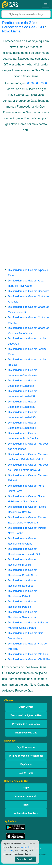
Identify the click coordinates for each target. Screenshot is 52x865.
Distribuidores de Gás (19, 22)
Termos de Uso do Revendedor (26, 755)
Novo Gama (11, 30)
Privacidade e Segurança (26, 724)
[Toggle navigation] (46, 5)
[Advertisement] (26, 167)
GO (41, 26)
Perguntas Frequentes (26, 796)
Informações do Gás (26, 732)
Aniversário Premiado (26, 813)
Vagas (26, 787)
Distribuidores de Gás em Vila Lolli (28, 654)
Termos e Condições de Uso (26, 715)
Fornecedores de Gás (18, 26)
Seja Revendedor (26, 747)
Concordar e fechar (25, 859)
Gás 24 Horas (26, 773)
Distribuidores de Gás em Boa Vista (28, 291)
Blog (26, 804)
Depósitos (26, 764)
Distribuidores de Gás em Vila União (29, 659)
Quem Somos (26, 706)
